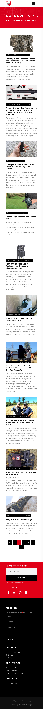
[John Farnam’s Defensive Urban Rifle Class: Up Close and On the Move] (21, 408)
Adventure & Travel (18, 20)
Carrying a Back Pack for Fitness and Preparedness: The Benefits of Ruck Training (20, 61)
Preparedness (11, 161)
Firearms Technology (13, 104)
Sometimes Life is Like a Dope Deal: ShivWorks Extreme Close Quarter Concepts (20, 368)
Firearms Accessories (13, 468)
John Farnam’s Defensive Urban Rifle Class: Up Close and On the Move (20, 422)
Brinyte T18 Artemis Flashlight (19, 520)
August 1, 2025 (25, 55)
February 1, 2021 (25, 516)
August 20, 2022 (24, 362)
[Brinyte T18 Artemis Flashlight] (21, 504)
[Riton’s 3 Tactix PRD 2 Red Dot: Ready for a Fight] (21, 307)
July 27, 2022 (25, 468)
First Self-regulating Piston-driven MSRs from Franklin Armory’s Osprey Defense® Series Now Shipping (21, 111)
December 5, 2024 (26, 260)
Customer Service (12, 683)
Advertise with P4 (12, 668)
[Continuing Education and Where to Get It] (21, 201)
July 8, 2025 (20, 161)
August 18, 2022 (22, 416)
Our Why (9, 658)
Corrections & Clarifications (15, 673)
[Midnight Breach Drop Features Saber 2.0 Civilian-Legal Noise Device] (21, 149)
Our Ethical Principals (13, 652)
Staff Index (10, 655)
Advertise (9, 686)
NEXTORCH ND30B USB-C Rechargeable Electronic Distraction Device (17, 266)
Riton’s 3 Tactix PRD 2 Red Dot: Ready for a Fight (20, 319)
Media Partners (11, 671)
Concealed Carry (12, 362)
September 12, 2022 (27, 314)
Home (8, 20)
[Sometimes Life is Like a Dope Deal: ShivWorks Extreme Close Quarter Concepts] (21, 355)
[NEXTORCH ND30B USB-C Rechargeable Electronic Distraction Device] (21, 256)
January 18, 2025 (22, 213)
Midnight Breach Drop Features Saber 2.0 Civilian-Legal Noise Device (20, 167)
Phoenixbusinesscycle (25, 705)
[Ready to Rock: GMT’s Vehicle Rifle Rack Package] (21, 467)
